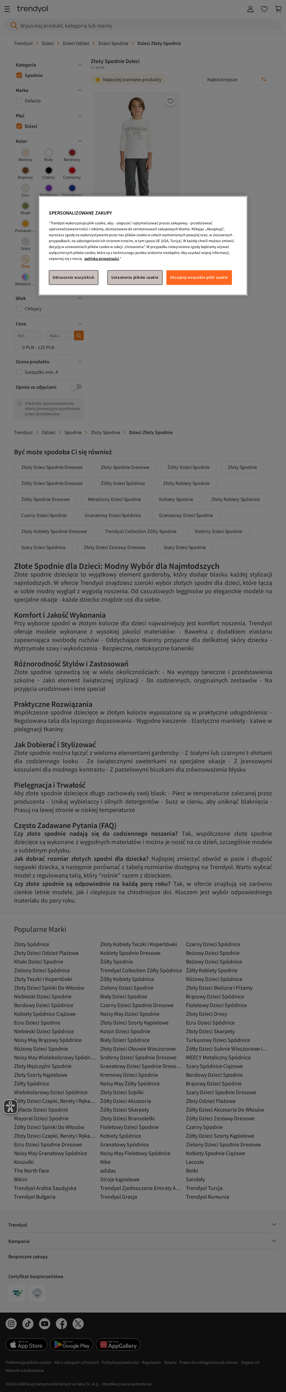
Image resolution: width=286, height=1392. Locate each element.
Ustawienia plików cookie (135, 277)
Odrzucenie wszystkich (74, 277)
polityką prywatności (101, 258)
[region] (143, 246)
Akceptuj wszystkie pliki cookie (199, 277)
